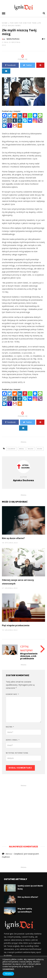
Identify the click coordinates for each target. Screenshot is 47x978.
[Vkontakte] (30, 120)
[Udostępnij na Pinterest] (40, 65)
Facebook (11, 65)
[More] (19, 125)
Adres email (13, 740)
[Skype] (25, 120)
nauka (30, 449)
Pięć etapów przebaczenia (15, 625)
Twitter (29, 65)
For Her (14, 23)
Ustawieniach (8, 969)
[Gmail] (14, 125)
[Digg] (19, 120)
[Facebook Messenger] (35, 115)
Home (5, 23)
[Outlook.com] (4, 125)
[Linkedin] (19, 115)
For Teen (32, 23)
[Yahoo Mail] (9, 125)
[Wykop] (4, 120)
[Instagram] (35, 120)
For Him (23, 23)
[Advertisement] (23, 811)
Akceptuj (8, 974)
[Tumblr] (14, 120)
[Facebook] (4, 115)
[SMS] (40, 115)
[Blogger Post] (9, 120)
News (18, 25)
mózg (21, 449)
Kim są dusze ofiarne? (13, 538)
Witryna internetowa (17, 753)
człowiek (11, 449)
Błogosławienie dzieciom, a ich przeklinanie (28, 656)
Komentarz (12, 694)
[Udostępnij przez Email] (6, 71)
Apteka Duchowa (13, 39)
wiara (39, 449)
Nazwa (10, 727)
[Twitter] (9, 115)
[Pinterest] (25, 115)
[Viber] (40, 120)
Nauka (11, 25)
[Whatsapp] (30, 115)
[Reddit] (14, 115)
